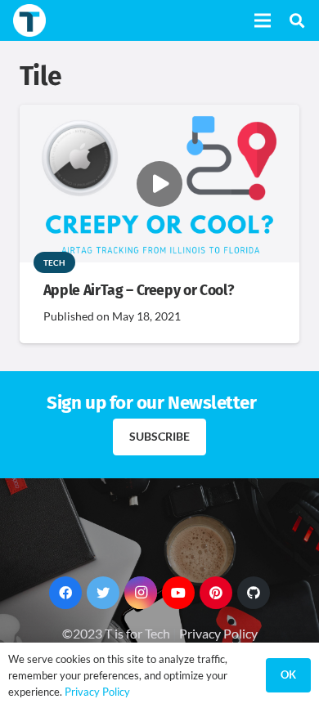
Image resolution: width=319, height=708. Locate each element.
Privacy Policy (218, 633)
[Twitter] (103, 592)
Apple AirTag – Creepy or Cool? (138, 290)
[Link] (29, 20)
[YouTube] (178, 592)
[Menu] (262, 20)
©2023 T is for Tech (116, 633)
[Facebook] (65, 592)
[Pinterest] (216, 592)
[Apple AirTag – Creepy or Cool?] (159, 115)
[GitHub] (253, 592)
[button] (297, 20)
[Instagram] (140, 592)
